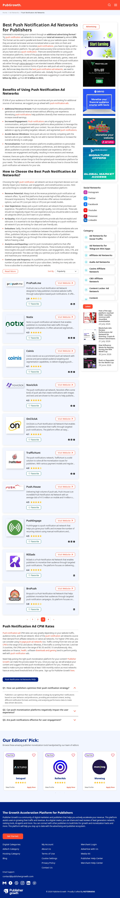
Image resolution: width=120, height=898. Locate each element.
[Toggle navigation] (115, 5)
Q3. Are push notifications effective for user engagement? (32, 719)
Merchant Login (89, 844)
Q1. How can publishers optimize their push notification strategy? (36, 688)
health (23, 650)
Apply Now (31, 787)
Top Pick (10, 755)
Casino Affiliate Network (97, 270)
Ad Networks (14, 12)
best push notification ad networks (47, 69)
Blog (5, 858)
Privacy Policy (48, 862)
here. (72, 670)
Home (5, 12)
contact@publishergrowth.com (18, 876)
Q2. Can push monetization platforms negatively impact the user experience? (35, 711)
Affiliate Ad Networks (100, 255)
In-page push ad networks (30, 641)
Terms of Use (48, 853)
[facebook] (71, 304)
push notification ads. (59, 103)
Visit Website (64, 283)
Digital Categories (11, 844)
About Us (46, 849)
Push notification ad (11, 633)
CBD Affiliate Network (96, 280)
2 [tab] (60, 792)
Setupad (20, 778)
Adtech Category (11, 849)
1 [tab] (55, 792)
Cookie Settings (49, 858)
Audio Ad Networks (99, 262)
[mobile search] (109, 5)
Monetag (100, 778)
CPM (5, 644)
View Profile (10, 787)
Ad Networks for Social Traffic (98, 237)
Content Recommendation (98, 300)
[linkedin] (74, 304)
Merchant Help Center (92, 862)
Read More (10, 271)
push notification (13, 37)
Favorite (35, 303)
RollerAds (60, 778)
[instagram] (74, 338)
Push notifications (36, 121)
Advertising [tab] (91, 26)
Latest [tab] (88, 306)
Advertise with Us (89, 849)
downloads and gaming (46, 650)
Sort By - (51, 271)
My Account (47, 844)
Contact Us (47, 867)
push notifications (45, 46)
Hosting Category (11, 853)
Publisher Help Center (92, 858)
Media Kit (85, 853)
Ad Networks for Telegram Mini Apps (99, 247)
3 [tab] (64, 792)
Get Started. (13, 836)
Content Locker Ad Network (99, 290)
